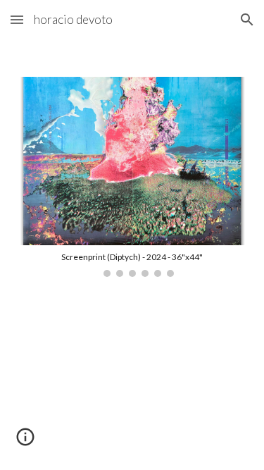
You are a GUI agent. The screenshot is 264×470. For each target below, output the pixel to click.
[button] (17, 19)
